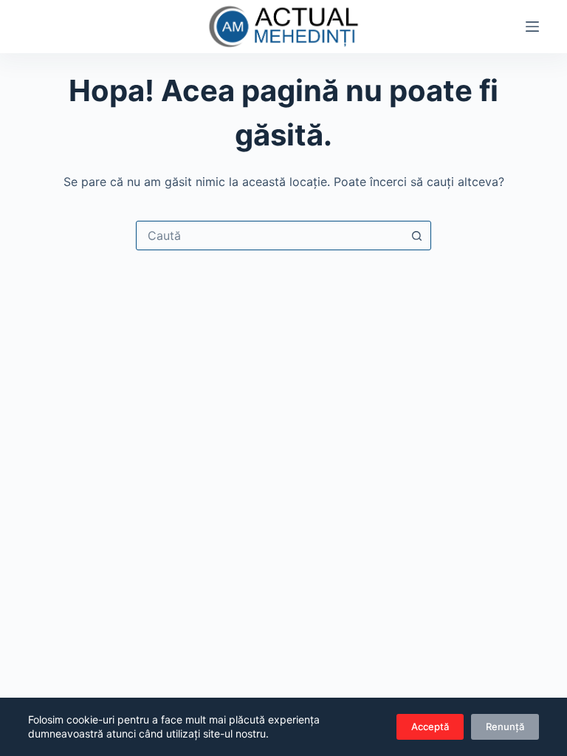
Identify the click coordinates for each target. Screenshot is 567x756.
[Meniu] (532, 26)
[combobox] (269, 235)
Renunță (505, 726)
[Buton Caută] (416, 235)
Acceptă (430, 726)
